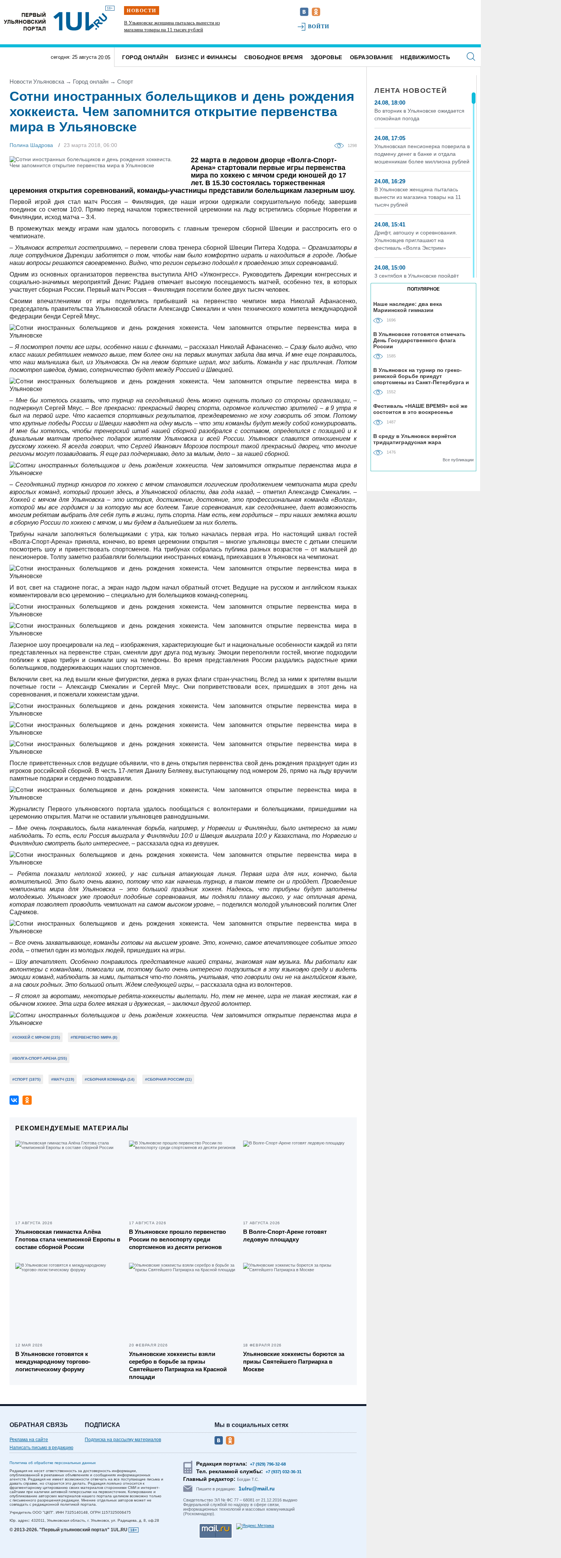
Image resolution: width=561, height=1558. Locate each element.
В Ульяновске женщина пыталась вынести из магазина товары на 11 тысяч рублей (417, 197)
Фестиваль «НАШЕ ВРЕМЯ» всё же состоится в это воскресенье (420, 409)
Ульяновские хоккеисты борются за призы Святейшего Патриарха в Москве (293, 1361)
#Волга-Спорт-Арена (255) (39, 1058)
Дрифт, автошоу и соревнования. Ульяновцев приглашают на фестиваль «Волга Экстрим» (415, 240)
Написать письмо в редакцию (41, 1447)
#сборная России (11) (168, 1079)
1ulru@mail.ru (257, 1488)
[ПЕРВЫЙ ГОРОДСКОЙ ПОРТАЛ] (25, 21)
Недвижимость (425, 57)
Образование (371, 57)
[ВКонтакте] (14, 1100)
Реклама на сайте (29, 1439)
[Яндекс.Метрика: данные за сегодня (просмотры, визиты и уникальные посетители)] (255, 1526)
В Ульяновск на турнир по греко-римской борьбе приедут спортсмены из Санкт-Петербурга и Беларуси (421, 376)
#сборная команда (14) (109, 1079)
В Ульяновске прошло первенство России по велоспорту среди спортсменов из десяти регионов (177, 1239)
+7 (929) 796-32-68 (268, 1464)
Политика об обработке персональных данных (53, 1463)
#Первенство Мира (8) (94, 1037)
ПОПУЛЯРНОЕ (423, 289)
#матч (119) (62, 1079)
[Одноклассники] (27, 1100)
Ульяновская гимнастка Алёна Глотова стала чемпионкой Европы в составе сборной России (67, 1239)
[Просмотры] (341, 145)
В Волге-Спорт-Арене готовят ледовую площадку (285, 1235)
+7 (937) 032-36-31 (283, 1471)
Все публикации (458, 459)
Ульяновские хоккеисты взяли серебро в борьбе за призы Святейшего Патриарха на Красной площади (178, 1365)
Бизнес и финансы (206, 57)
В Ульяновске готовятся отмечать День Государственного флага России (419, 340)
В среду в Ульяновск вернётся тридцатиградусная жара (414, 439)
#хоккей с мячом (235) (36, 1037)
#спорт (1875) (26, 1079)
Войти (319, 26)
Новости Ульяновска (37, 81)
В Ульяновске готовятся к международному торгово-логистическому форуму (52, 1361)
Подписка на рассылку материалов (123, 1439)
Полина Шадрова (31, 145)
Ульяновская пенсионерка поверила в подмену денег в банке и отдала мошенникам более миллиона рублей (422, 154)
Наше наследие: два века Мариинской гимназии (407, 307)
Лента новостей (410, 90)
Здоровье (326, 57)
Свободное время (273, 57)
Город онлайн (145, 57)
